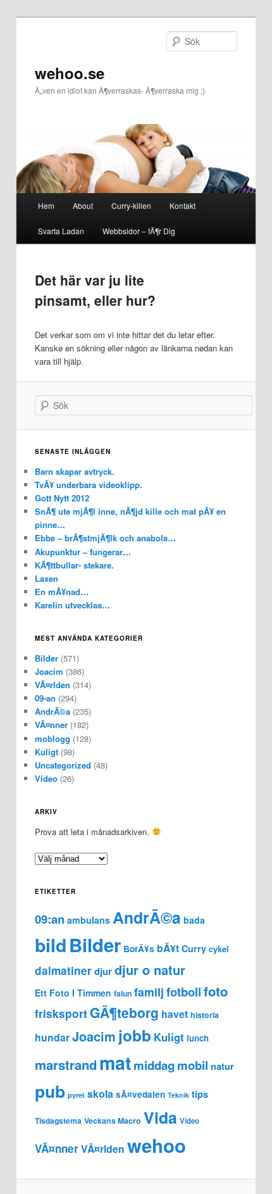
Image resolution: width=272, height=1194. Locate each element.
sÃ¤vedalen (140, 1094)
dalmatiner (63, 970)
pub (50, 1091)
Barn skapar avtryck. (74, 471)
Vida (160, 1117)
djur (103, 971)
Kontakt (182, 205)
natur (222, 1066)
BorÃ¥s (138, 949)
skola (100, 1093)
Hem (46, 205)
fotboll (183, 991)
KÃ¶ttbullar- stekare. (74, 565)
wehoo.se (69, 73)
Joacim (49, 671)
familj (149, 992)
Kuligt (46, 752)
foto (216, 991)
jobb (134, 1035)
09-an (45, 698)
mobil (192, 1065)
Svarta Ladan (61, 230)
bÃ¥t (168, 948)
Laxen (46, 578)
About (83, 205)
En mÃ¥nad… (62, 592)
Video (46, 778)
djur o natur (149, 969)
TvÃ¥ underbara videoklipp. (88, 485)
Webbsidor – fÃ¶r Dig (138, 230)
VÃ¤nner (51, 725)
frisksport (61, 1013)
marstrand (66, 1064)
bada (194, 920)
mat (115, 1063)
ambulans (88, 920)
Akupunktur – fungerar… (83, 552)
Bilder (46, 658)
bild (50, 945)
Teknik (178, 1095)
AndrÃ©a (52, 711)
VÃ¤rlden (52, 685)
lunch (198, 1038)
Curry (194, 948)
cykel (219, 949)
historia (204, 1015)
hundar (52, 1037)
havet (174, 1014)
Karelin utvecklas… (72, 605)
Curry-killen (131, 205)
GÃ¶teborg (124, 1012)
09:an (50, 918)
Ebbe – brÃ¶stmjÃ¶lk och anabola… (105, 538)
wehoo (156, 1145)
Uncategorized (63, 765)
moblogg (52, 738)
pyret (76, 1095)
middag (154, 1065)
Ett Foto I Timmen (73, 992)
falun (123, 993)
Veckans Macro (112, 1120)
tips (200, 1094)
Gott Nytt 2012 (62, 498)
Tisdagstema (58, 1120)
